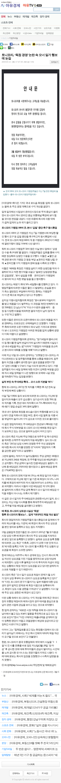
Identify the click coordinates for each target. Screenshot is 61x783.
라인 (4, 48)
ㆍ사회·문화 (16, 28)
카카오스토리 (40, 44)
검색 (56, 9)
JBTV (32, 4)
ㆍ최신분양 (15, 33)
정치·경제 (44, 16)
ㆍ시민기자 (36, 28)
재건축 (34, 16)
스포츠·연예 (7, 22)
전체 (3, 16)
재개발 (26, 16)
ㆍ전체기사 (5, 28)
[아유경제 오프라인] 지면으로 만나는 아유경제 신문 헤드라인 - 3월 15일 (31, 674)
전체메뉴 (16, 773)
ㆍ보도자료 (46, 28)
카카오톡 (27, 44)
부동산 (17, 16)
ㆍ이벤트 (56, 28)
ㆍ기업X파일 (38, 33)
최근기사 (30, 773)
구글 (51, 44)
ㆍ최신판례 (5, 33)
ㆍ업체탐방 (49, 33)
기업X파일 (13, 38)
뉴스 (9, 16)
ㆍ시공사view (26, 33)
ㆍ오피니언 (26, 28)
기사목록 (30, 764)
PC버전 (45, 773)
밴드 (12, 48)
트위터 (5, 44)
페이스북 (16, 44)
